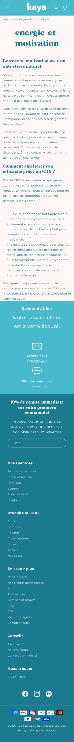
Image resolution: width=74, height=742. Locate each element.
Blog (11, 588)
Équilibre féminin (20, 494)
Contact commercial (22, 655)
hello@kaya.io (37, 361)
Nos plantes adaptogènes (26, 583)
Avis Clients (16, 644)
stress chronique (42, 219)
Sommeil (14, 488)
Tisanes (13, 550)
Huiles (12, 544)
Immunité (15, 483)
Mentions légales (20, 617)
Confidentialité (18, 622)
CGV (11, 611)
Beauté (13, 500)
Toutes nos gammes (22, 471)
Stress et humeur (20, 477)
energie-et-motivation (32, 19)
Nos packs (15, 555)
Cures (12, 521)
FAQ (11, 605)
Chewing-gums (18, 538)
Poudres (13, 532)
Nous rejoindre (18, 650)
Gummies (14, 527)
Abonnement (17, 594)
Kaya (6, 19)
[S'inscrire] (62, 443)
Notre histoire (18, 577)
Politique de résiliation (43, 730)
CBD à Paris (16, 677)
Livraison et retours (21, 600)
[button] (7, 8)
